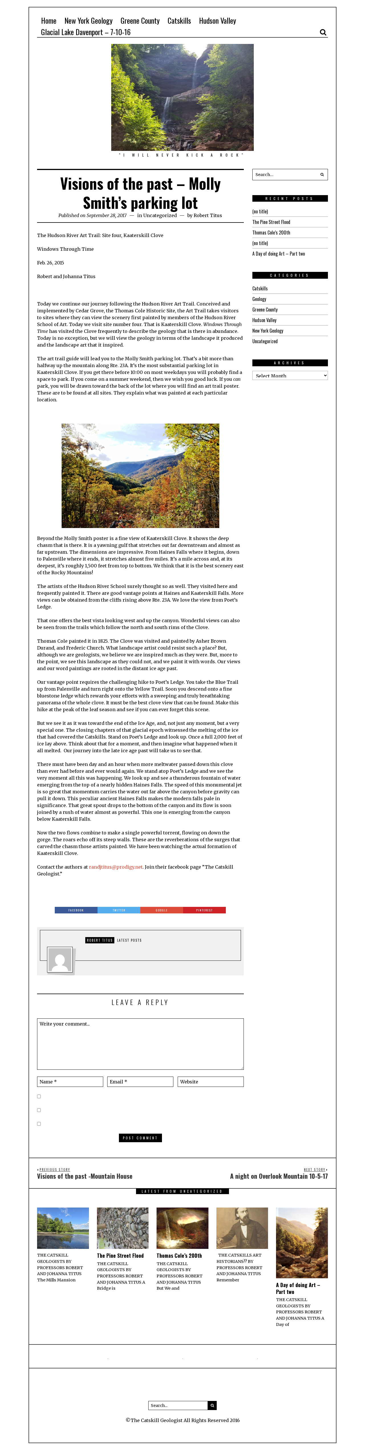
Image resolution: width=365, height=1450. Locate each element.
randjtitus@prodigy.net (116, 867)
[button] (322, 174)
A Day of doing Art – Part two (278, 253)
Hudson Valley (264, 320)
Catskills (260, 288)
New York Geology (267, 330)
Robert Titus (208, 215)
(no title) (260, 211)
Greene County (264, 309)
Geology (259, 299)
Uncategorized (160, 215)
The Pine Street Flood (271, 222)
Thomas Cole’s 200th (271, 232)
